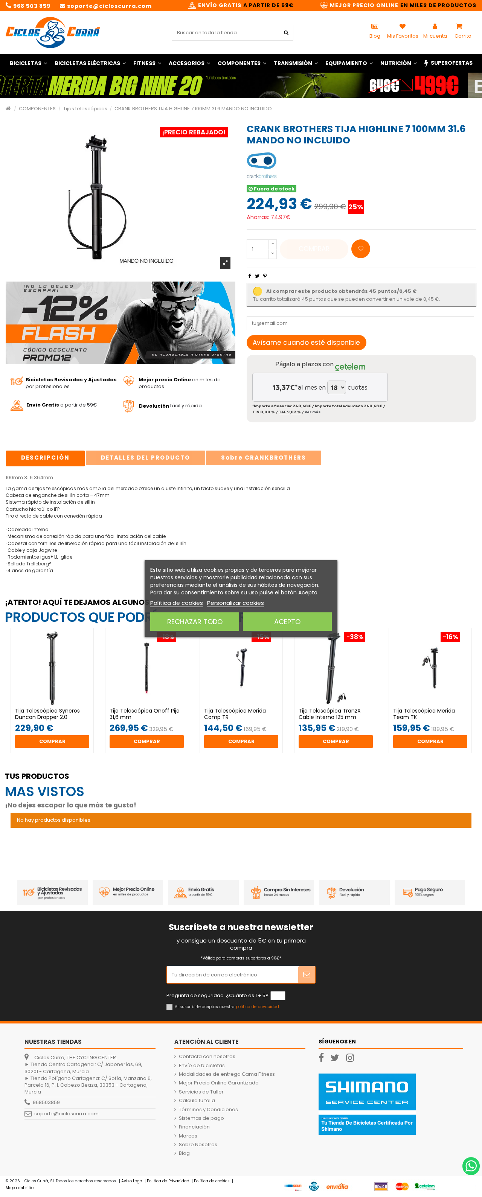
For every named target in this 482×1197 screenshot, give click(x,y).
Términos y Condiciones (208, 1109)
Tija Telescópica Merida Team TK (424, 714)
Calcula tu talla (197, 1100)
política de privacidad (257, 1007)
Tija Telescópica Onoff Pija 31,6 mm (145, 714)
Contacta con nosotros (207, 1056)
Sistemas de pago (201, 1118)
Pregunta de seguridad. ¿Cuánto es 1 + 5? (217, 995)
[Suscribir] (306, 975)
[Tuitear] (257, 276)
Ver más (312, 411)
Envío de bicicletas (202, 1065)
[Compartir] (249, 276)
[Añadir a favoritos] (360, 248)
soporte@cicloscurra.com (66, 1113)
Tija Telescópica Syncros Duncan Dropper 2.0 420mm (47, 717)
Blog (184, 1153)
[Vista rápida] (57, 705)
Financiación (194, 1127)
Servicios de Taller (201, 1092)
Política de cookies (176, 603)
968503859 (46, 1102)
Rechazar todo (195, 621)
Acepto (287, 621)
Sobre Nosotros (198, 1144)
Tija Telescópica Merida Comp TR (235, 714)
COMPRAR (314, 248)
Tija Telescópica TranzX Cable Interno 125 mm (330, 714)
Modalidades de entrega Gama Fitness (227, 1074)
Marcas (188, 1136)
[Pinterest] (265, 276)
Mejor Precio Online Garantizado (219, 1083)
